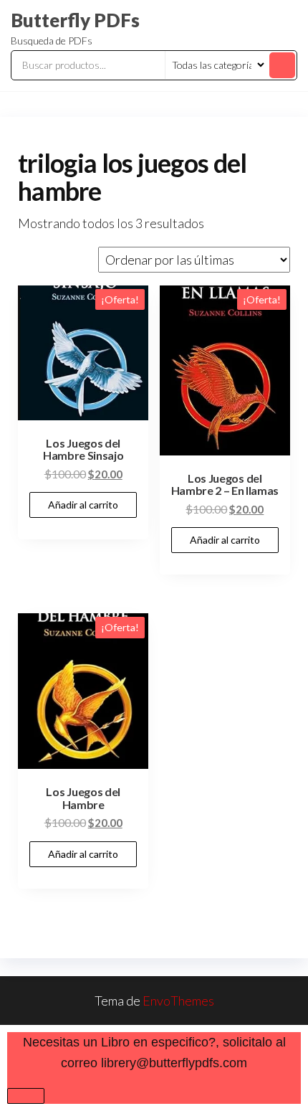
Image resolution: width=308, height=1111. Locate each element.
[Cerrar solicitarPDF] (25, 1096)
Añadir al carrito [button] (83, 504)
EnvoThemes (178, 1000)
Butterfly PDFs (75, 20)
